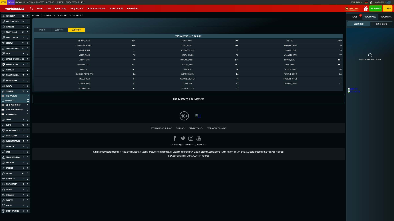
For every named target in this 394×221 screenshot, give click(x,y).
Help (82, 2)
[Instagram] (190, 138)
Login (387, 8)
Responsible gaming (216, 128)
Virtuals (31, 2)
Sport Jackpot (116, 8)
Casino (11, 2)
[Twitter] (182, 138)
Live (48, 8)
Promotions (133, 8)
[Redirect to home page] (14, 8)
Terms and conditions (161, 128)
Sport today (60, 8)
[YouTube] (198, 138)
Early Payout (76, 8)
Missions (354, 8)
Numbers (40, 2)
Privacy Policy (196, 128)
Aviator (59, 2)
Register (376, 8)
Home (39, 8)
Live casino (20, 2)
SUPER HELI (50, 2)
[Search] (31, 8)
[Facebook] (174, 138)
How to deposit (72, 2)
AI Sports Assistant (96, 8)
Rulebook (180, 128)
